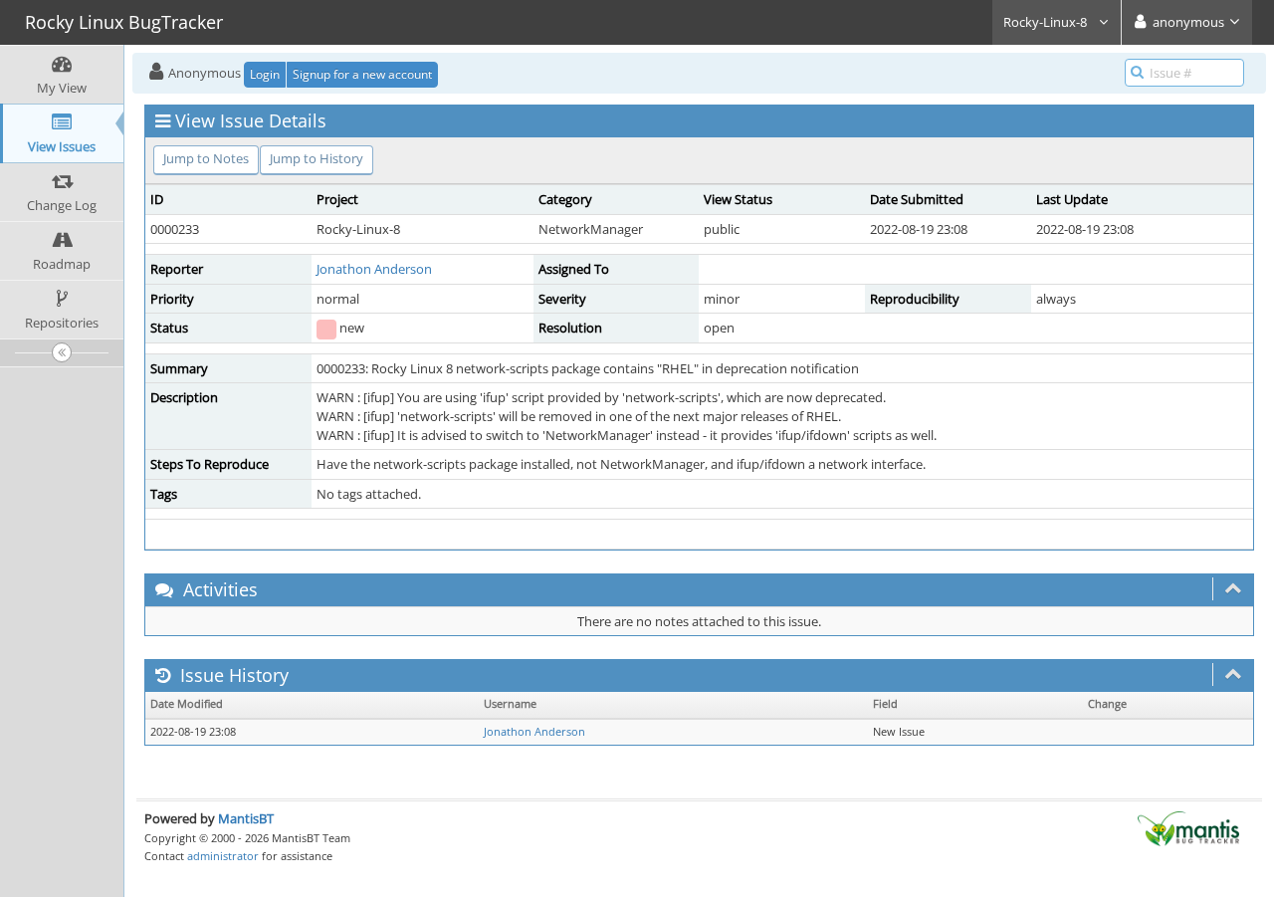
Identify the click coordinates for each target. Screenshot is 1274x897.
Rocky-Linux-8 (1046, 22)
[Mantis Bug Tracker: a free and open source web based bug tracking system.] (1188, 827)
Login (265, 74)
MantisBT (246, 818)
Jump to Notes (206, 158)
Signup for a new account (362, 74)
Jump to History (316, 158)
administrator (223, 855)
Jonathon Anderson (374, 269)
